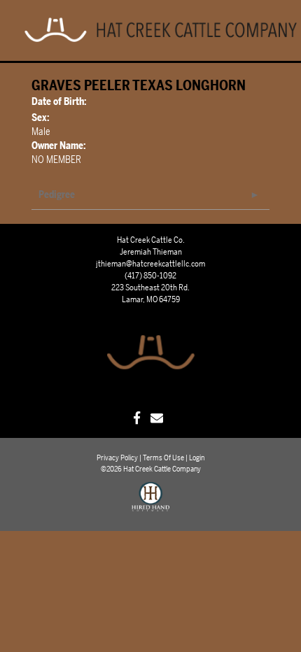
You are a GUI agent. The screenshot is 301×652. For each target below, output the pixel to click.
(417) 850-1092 (150, 275)
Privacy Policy (117, 458)
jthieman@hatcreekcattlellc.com (150, 263)
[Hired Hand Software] (151, 503)
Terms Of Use (163, 458)
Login (196, 458)
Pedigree (56, 194)
